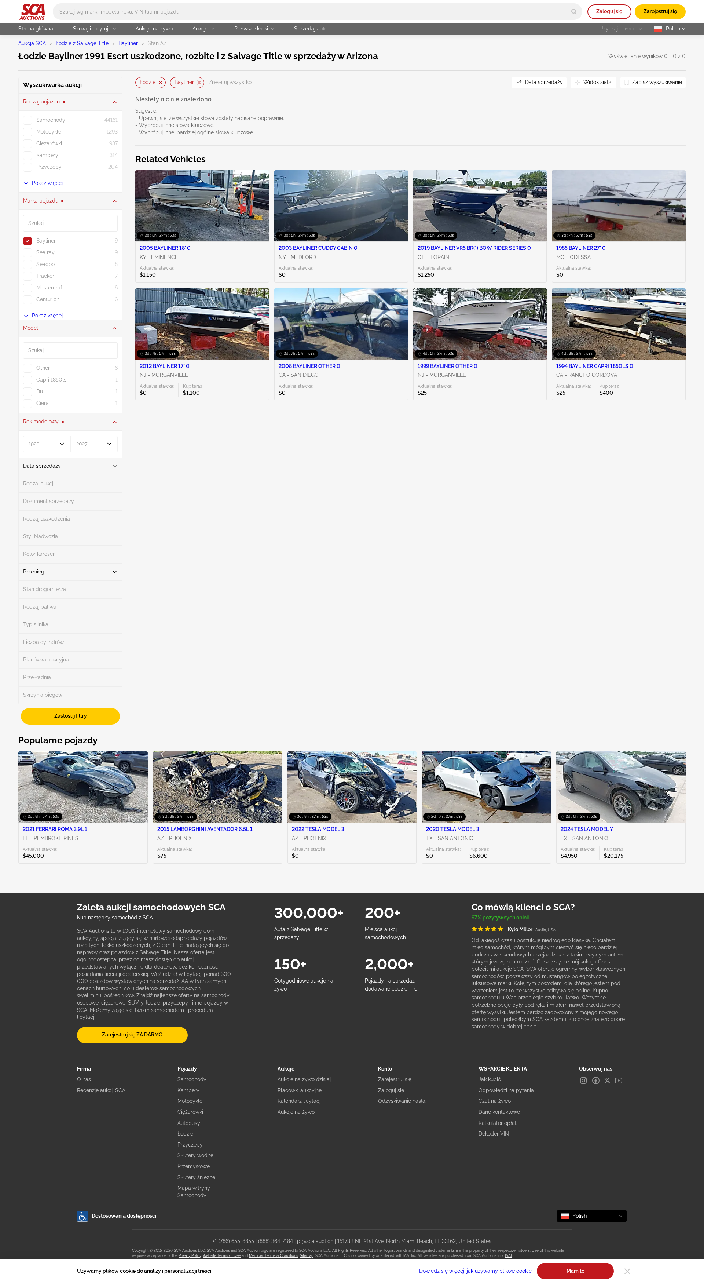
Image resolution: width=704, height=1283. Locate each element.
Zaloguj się (609, 11)
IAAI (508, 1256)
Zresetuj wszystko (230, 82)
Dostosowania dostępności (124, 1216)
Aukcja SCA (32, 43)
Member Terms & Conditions (273, 1256)
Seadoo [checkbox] (45, 264)
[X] (607, 1080)
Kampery (188, 1090)
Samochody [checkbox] (50, 120)
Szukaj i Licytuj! (91, 29)
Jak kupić (489, 1079)
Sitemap (307, 1256)
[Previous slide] (140, 82)
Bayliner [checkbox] (46, 241)
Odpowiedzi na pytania (506, 1090)
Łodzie (147, 82)
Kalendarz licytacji (300, 1101)
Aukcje (200, 29)
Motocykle (189, 1101)
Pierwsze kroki (251, 29)
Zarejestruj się (660, 11)
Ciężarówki (190, 1112)
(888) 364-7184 (275, 1241)
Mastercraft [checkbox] (50, 288)
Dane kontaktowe (499, 1112)
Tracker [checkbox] (45, 276)
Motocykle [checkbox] (48, 132)
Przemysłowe (193, 1166)
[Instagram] (583, 1080)
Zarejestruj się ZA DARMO (132, 1035)
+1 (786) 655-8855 (233, 1241)
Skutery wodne (195, 1155)
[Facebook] (595, 1080)
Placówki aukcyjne (300, 1090)
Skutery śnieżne (196, 1177)
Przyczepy (190, 1145)
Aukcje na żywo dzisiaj (304, 1079)
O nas (84, 1079)
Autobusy (188, 1123)
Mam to (575, 1271)
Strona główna (35, 29)
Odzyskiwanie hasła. (402, 1101)
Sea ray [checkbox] (45, 252)
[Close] (627, 1271)
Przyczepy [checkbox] (49, 167)
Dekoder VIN (493, 1134)
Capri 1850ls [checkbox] (51, 380)
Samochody (191, 1079)
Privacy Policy (190, 1256)
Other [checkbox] (43, 368)
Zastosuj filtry (70, 716)
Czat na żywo (494, 1101)
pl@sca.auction (315, 1241)
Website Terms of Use (222, 1256)
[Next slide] (497, 82)
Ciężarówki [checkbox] (49, 143)
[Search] (574, 11)
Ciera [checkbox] (42, 403)
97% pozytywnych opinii (500, 918)
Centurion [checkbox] (47, 299)
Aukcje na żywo (154, 29)
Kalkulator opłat (497, 1123)
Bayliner (128, 43)
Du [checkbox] (39, 391)
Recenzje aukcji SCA (101, 1090)
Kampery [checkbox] (47, 155)
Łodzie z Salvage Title (82, 43)
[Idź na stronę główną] (32, 12)
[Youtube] (618, 1080)
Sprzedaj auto (310, 29)
